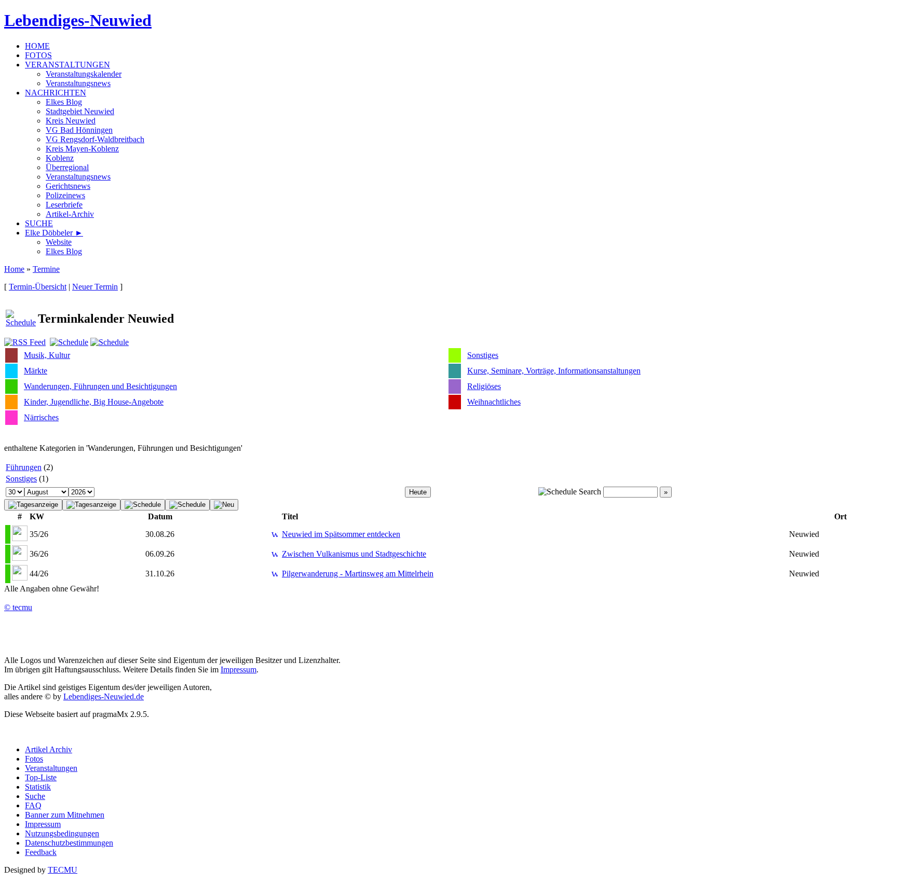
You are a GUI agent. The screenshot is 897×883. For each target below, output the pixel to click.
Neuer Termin (95, 286)
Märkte (35, 370)
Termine (46, 269)
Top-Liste (41, 777)
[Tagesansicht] (91, 505)
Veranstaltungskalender (83, 74)
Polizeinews (65, 195)
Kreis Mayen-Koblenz (82, 148)
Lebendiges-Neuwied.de (103, 696)
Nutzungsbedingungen (62, 833)
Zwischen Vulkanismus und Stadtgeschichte (354, 553)
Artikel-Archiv (70, 214)
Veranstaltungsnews (78, 83)
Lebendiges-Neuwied (78, 20)
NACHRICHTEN (55, 92)
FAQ (33, 805)
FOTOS (38, 55)
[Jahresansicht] (187, 505)
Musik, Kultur (47, 355)
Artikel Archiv (48, 749)
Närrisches (41, 417)
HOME (37, 46)
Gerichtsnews (68, 186)
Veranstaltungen (51, 768)
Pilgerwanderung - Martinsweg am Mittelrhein (357, 573)
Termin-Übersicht (37, 286)
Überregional (67, 167)
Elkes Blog (64, 102)
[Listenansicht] (33, 505)
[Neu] (224, 505)
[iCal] (109, 342)
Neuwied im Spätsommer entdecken (341, 534)
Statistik (38, 786)
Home (14, 269)
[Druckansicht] (69, 342)
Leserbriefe (64, 204)
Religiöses (484, 386)
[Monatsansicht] (142, 505)
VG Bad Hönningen (79, 130)
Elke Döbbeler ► (54, 232)
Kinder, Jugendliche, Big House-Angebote (94, 401)
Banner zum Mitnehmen (64, 814)
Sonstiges (482, 355)
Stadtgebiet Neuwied (80, 111)
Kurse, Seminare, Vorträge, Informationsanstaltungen (554, 370)
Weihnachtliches (494, 401)
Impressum (238, 669)
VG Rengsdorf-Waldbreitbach (95, 139)
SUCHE (39, 223)
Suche (35, 796)
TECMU (62, 869)
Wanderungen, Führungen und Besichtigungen (100, 386)
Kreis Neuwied (71, 120)
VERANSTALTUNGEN (67, 64)
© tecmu (18, 607)
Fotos (34, 758)
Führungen (24, 467)
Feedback (41, 852)
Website (59, 242)
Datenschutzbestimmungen (69, 842)
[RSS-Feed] (25, 342)
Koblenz (60, 158)
